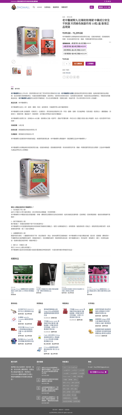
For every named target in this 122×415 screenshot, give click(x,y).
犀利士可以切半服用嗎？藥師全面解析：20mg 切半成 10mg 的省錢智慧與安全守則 (50, 370)
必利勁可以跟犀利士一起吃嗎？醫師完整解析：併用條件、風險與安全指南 (50, 399)
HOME (39, 7)
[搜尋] (34, 7)
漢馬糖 (70, 379)
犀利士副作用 (75, 382)
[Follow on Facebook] (104, 1)
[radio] (74, 46)
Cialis (64, 367)
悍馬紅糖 (79, 376)
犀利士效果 (66, 389)
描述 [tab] (12, 88)
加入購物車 (78, 63)
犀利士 (76, 379)
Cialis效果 (65, 373)
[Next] (56, 40)
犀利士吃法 (66, 385)
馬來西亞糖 (76, 401)
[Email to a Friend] (71, 77)
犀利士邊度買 (76, 392)
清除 (110, 42)
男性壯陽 (69, 17)
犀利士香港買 (66, 395)
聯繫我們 (64, 7)
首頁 (63, 17)
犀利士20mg (66, 382)
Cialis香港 (81, 373)
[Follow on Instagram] (106, 1)
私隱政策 (67, 409)
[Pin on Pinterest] (74, 77)
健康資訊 (56, 7)
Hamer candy (66, 376)
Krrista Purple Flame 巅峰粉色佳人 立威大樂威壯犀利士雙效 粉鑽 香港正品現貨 (98, 290)
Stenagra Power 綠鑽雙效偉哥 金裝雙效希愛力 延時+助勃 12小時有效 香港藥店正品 (22, 290)
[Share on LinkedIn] (77, 77)
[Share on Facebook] (64, 77)
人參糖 (74, 376)
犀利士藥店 (74, 389)
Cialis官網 (81, 370)
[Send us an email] (110, 1)
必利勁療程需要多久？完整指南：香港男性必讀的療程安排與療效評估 (50, 389)
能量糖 (75, 398)
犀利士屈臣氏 (74, 385)
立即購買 (90, 63)
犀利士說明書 (66, 392)
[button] (92, 7)
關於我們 (55, 409)
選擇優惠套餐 (66, 43)
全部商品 (47, 7)
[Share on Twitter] (67, 77)
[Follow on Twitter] (108, 1)
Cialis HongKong (72, 367)
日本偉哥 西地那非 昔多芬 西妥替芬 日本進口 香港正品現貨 (73, 290)
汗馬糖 (65, 379)
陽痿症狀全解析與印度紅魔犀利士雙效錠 (50, 380)
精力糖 (74, 395)
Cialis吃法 (74, 370)
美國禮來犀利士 (67, 398)
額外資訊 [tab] (17, 88)
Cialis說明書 (73, 373)
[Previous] (14, 40)
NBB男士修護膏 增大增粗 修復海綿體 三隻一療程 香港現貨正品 (47, 290)
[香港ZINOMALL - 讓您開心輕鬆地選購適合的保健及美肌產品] (20, 7)
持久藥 (57, 93)
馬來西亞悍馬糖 (67, 401)
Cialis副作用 (66, 370)
